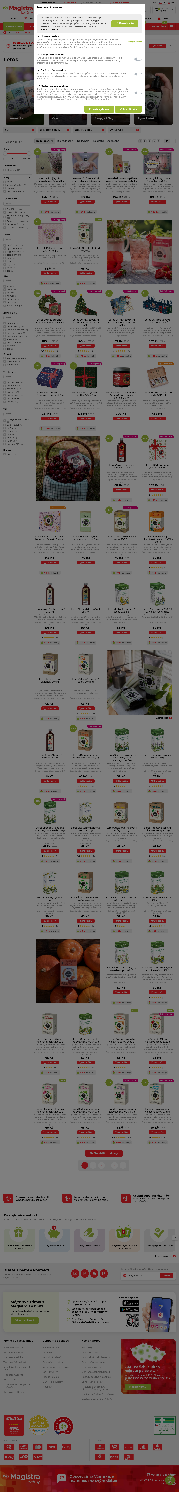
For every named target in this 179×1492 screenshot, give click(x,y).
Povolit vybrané (99, 109)
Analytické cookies (52, 54)
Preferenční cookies (53, 70)
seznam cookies (49, 29)
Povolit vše (126, 23)
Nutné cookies (50, 36)
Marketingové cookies (54, 86)
